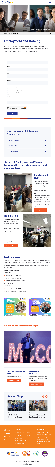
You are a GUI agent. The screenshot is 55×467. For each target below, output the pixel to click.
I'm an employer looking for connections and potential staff (20, 92)
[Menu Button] (50, 2)
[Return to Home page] (7, 2)
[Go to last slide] (43, 396)
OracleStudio (29, 464)
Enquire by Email (21, 443)
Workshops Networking (36, 384)
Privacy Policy (29, 463)
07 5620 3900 (20, 438)
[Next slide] (46, 396)
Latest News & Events (14, 380)
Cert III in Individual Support (13, 89)
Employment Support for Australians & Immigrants (18, 90)
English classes (11, 94)
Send (12, 113)
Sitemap (24, 463)
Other (9, 96)
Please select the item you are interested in (16, 87)
